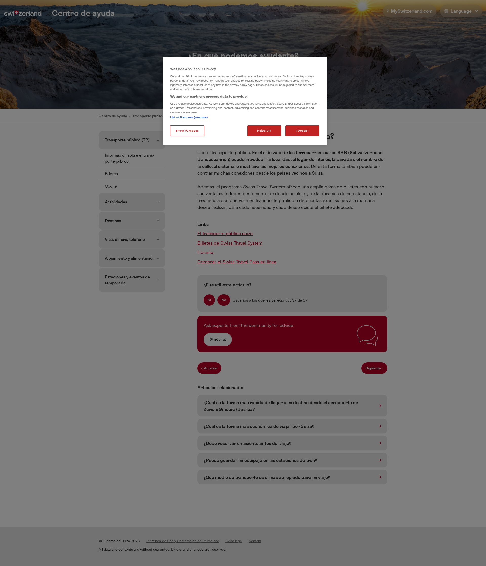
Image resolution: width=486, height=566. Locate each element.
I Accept (302, 130)
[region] (245, 101)
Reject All (264, 130)
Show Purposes (187, 130)
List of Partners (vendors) (189, 117)
